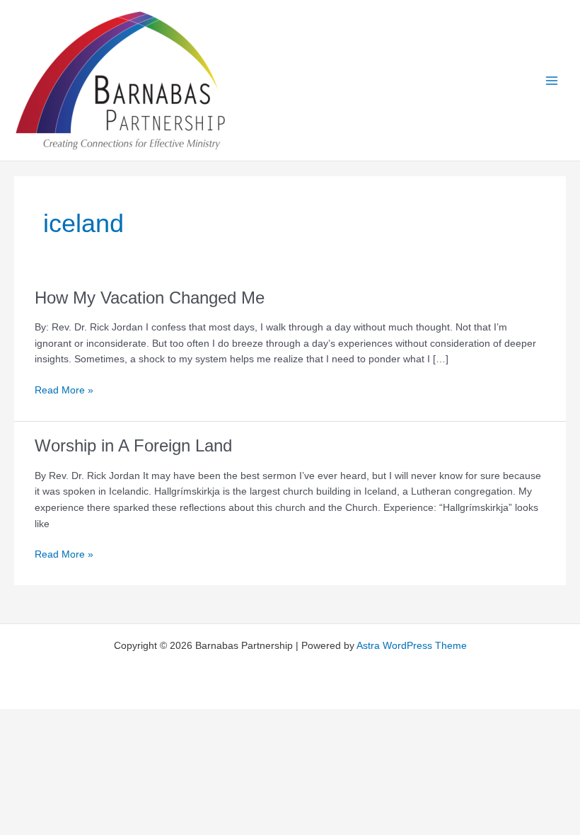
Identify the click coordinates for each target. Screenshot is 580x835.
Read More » (64, 391)
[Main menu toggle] (552, 80)
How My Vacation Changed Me (150, 298)
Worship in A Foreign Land (133, 446)
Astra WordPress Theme (411, 645)
